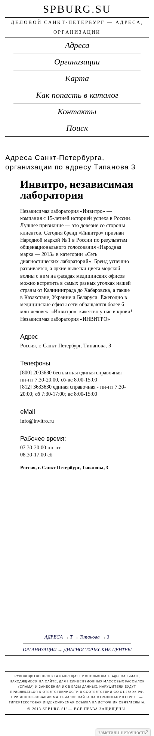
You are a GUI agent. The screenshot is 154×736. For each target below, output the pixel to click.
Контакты (77, 111)
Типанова (90, 637)
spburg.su (77, 9)
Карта (77, 78)
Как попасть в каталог (77, 95)
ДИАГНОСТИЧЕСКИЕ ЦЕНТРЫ (98, 649)
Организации (77, 61)
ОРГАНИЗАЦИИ (39, 649)
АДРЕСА (53, 637)
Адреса (77, 45)
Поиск (77, 128)
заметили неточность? (123, 732)
